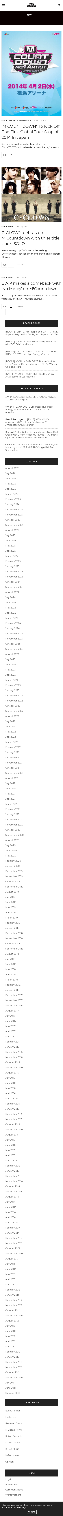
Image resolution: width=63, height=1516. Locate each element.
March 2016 (11, 1098)
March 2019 (11, 917)
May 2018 (10, 969)
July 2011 (10, 1382)
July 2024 (10, 597)
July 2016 (10, 1078)
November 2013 (13, 1243)
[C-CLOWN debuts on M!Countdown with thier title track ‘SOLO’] (31, 194)
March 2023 (11, 680)
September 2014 (14, 1191)
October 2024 (12, 582)
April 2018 (10, 974)
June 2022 (10, 726)
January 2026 (12, 504)
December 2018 (14, 933)
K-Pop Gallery (12, 1442)
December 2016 (13, 1052)
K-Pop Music (12, 1449)
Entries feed (11, 1484)
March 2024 (11, 618)
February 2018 (13, 985)
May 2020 (10, 855)
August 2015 (12, 1134)
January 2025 (12, 566)
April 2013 (10, 1279)
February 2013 (12, 1289)
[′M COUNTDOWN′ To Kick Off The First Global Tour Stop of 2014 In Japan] (31, 73)
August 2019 (12, 892)
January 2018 (12, 990)
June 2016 (10, 1083)
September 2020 (14, 835)
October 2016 (12, 1062)
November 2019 (14, 876)
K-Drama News (13, 1429)
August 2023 (12, 654)
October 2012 (12, 1310)
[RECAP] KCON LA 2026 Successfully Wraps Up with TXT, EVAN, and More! (30, 343)
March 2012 (11, 1346)
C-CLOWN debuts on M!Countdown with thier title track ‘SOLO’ (30, 238)
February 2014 (12, 1227)
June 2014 (10, 1207)
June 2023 (10, 664)
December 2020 (14, 819)
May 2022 (10, 731)
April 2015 (10, 1155)
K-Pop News (25, 120)
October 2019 (12, 881)
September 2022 (14, 711)
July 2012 (10, 1326)
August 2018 (12, 954)
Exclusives (10, 1417)
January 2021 (12, 814)
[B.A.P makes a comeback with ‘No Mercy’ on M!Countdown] (4, 306)
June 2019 (10, 902)
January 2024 (12, 628)
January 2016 (12, 1109)
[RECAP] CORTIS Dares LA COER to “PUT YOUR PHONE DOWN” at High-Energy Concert (31, 353)
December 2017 (14, 995)
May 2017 (10, 1026)
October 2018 (12, 943)
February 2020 (13, 861)
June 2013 (10, 1269)
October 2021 (12, 768)
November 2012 (13, 1305)
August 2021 (12, 778)
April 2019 (10, 912)
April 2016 (10, 1093)
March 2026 (11, 494)
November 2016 (13, 1057)
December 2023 (14, 633)
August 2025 (12, 530)
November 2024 (14, 576)
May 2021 (10, 793)
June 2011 (10, 1388)
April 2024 (10, 613)
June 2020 (11, 850)
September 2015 (14, 1129)
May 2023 (10, 669)
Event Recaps (12, 1410)
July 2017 (10, 1016)
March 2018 (11, 979)
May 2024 (10, 607)
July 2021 (10, 783)
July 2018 (10, 959)
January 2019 (12, 928)
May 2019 (10, 907)
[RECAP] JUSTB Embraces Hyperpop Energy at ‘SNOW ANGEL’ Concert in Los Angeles (29, 409)
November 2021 (13, 762)
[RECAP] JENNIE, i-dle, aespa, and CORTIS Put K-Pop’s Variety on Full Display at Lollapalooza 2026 (31, 333)
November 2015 (13, 1119)
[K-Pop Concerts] (31, 5)
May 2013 (10, 1274)
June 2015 (10, 1145)
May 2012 (10, 1336)
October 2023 (12, 644)
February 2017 (12, 1041)
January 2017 (12, 1047)
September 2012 (14, 1315)
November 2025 (14, 514)
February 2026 (13, 499)
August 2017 (12, 1010)
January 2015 (12, 1171)
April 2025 (10, 551)
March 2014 (11, 1222)
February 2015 (12, 1165)
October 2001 (12, 1393)
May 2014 (10, 1212)
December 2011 (13, 1362)
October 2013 (12, 1248)
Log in (8, 1479)
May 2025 (10, 545)
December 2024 (14, 571)
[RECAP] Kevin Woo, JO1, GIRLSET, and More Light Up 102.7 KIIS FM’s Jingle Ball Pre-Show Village (31, 447)
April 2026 (10, 489)
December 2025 (14, 509)
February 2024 (13, 623)
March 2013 (11, 1284)
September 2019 (14, 886)
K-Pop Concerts (10, 120)
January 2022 (12, 752)
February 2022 (13, 747)
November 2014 (14, 1181)
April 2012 (10, 1341)
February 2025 (12, 561)
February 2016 (12, 1103)
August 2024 (12, 592)
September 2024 (14, 587)
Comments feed (14, 1489)
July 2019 (10, 897)
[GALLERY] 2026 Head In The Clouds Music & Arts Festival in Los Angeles (29, 375)
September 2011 (14, 1377)
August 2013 (12, 1258)
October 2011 (12, 1372)
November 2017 (14, 1000)
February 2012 (12, 1351)
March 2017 (11, 1036)
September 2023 (14, 649)
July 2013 (10, 1264)
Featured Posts (13, 1423)
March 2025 (11, 556)
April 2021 (10, 799)
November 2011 (13, 1367)
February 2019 (12, 923)
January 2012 (12, 1357)
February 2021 (12, 809)
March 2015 (11, 1160)
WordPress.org (13, 1495)
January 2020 (12, 866)
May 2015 (10, 1150)
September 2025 (14, 525)
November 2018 (14, 938)
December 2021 (13, 757)
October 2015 (12, 1124)
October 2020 (12, 830)
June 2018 (10, 964)
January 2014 (12, 1233)
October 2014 (12, 1186)
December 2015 (13, 1114)
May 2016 (10, 1088)
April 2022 (10, 737)
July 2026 (10, 473)
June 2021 (10, 788)
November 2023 (14, 638)
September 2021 (14, 773)
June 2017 (10, 1021)
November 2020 (14, 824)
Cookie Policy (18, 1507)
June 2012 (10, 1331)
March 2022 (11, 742)
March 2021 (11, 804)
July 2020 (10, 845)
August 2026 (12, 468)
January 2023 (12, 690)
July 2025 (10, 535)
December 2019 (14, 871)
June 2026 (10, 478)
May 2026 (10, 483)
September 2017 (14, 1005)
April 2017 (10, 1031)
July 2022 (10, 721)
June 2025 (10, 540)
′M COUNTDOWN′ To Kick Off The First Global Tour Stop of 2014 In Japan (30, 132)
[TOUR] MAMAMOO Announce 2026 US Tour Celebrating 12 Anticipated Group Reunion (27, 422)
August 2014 (12, 1196)
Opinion (9, 1461)
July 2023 (10, 659)
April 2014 (10, 1217)
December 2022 (14, 695)
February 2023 (13, 685)
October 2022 (12, 706)
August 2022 (12, 716)
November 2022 (14, 700)
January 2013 (12, 1295)
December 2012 (13, 1300)
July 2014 (10, 1202)
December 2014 (14, 1176)
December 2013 (13, 1238)
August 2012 (12, 1320)
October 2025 (12, 520)
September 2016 (14, 1067)
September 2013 (14, 1253)
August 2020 (12, 840)
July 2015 (10, 1140)
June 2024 (11, 602)
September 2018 (14, 948)
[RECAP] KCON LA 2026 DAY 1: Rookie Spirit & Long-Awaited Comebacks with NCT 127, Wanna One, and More (31, 364)
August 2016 (12, 1072)
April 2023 (10, 675)
